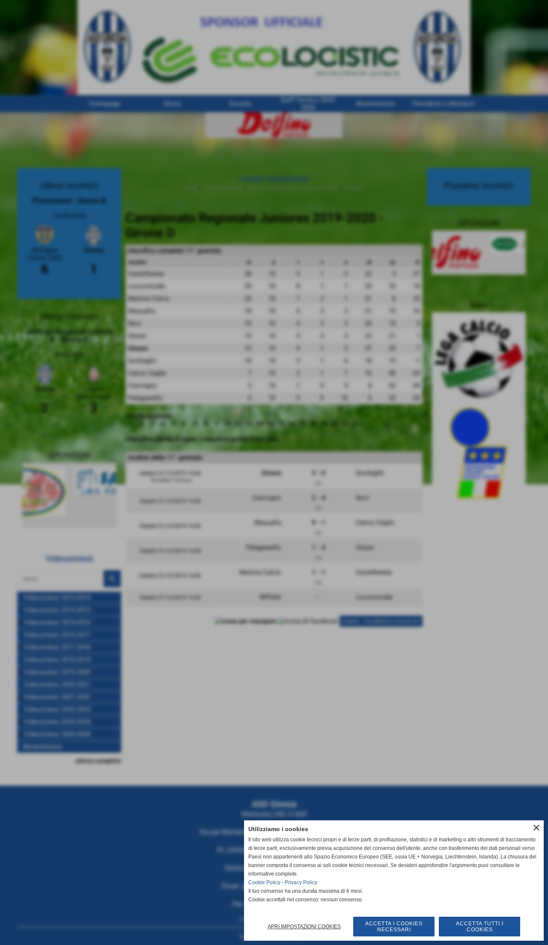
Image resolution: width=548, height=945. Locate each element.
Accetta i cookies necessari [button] (394, 927)
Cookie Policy (264, 882)
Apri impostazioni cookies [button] (304, 927)
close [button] (536, 827)
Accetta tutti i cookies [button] (479, 927)
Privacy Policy (301, 882)
